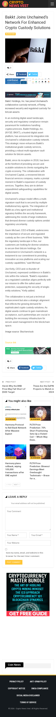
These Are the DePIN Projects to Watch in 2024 (43, 389)
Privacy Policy (16, 681)
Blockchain (10, 34)
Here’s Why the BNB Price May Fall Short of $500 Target (13, 389)
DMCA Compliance (39, 688)
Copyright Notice (16, 688)
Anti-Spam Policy (38, 681)
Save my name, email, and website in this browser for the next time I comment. (24, 554)
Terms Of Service (28, 702)
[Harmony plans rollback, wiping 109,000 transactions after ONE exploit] (15, 451)
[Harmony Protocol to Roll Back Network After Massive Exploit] (15, 413)
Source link (10, 342)
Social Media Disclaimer (28, 695)
